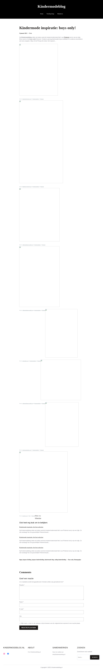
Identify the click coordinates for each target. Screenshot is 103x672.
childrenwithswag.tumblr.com (27, 244)
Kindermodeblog (51, 6)
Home (41, 13)
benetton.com (25, 515)
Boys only (70, 559)
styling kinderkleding (60, 559)
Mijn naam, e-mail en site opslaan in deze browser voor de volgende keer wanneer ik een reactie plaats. (50, 623)
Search (94, 657)
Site (20, 616)
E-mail (21, 609)
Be (29, 515)
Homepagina (77, 559)
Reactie (22, 585)
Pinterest (66, 37)
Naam (21, 602)
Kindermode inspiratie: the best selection (31, 527)
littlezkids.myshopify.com (26, 186)
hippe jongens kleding (25, 559)
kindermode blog (49, 559)
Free (30, 33)
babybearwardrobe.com (26, 450)
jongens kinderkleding (38, 559)
